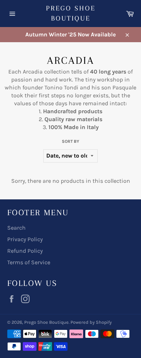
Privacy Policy (25, 239)
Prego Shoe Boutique (70, 13)
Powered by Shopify (91, 322)
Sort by (70, 141)
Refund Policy (25, 250)
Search (16, 227)
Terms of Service (28, 262)
